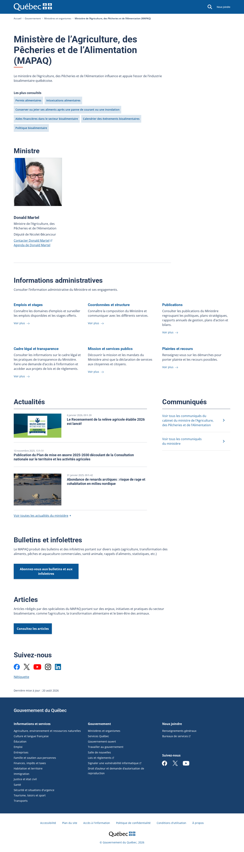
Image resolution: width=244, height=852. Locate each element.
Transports (21, 801)
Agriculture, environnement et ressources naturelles (47, 731)
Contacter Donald (31, 240)
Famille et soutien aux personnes (35, 758)
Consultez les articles (33, 629)
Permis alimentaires (28, 100)
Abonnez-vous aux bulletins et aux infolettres (46, 571)
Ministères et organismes (57, 18)
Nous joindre (223, 7)
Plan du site (69, 823)
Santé (17, 784)
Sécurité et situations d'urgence (34, 790)
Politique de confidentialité (133, 823)
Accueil (17, 18)
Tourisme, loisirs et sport (30, 795)
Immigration (21, 774)
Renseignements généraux (179, 731)
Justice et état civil (25, 779)
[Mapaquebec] (17, 667)
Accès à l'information (96, 823)
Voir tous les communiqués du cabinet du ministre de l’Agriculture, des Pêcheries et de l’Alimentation (188, 420)
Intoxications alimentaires (63, 100)
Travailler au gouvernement (105, 747)
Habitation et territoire (28, 768)
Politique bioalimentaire (31, 128)
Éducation (20, 741)
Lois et (99, 758)
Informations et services (32, 724)
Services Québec (98, 736)
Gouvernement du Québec (40, 710)
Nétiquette (21, 677)
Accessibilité (48, 823)
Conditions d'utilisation (171, 823)
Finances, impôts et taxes (30, 763)
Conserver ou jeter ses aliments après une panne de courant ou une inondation (67, 109)
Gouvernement (33, 18)
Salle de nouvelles (99, 752)
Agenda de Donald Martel (32, 245)
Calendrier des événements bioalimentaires (111, 119)
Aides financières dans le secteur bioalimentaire (46, 119)
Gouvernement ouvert (102, 741)
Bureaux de (175, 736)
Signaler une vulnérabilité (113, 763)
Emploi (18, 747)
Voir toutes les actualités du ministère (41, 515)
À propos (198, 823)
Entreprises (21, 752)
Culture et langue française (31, 736)
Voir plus (20, 323)
